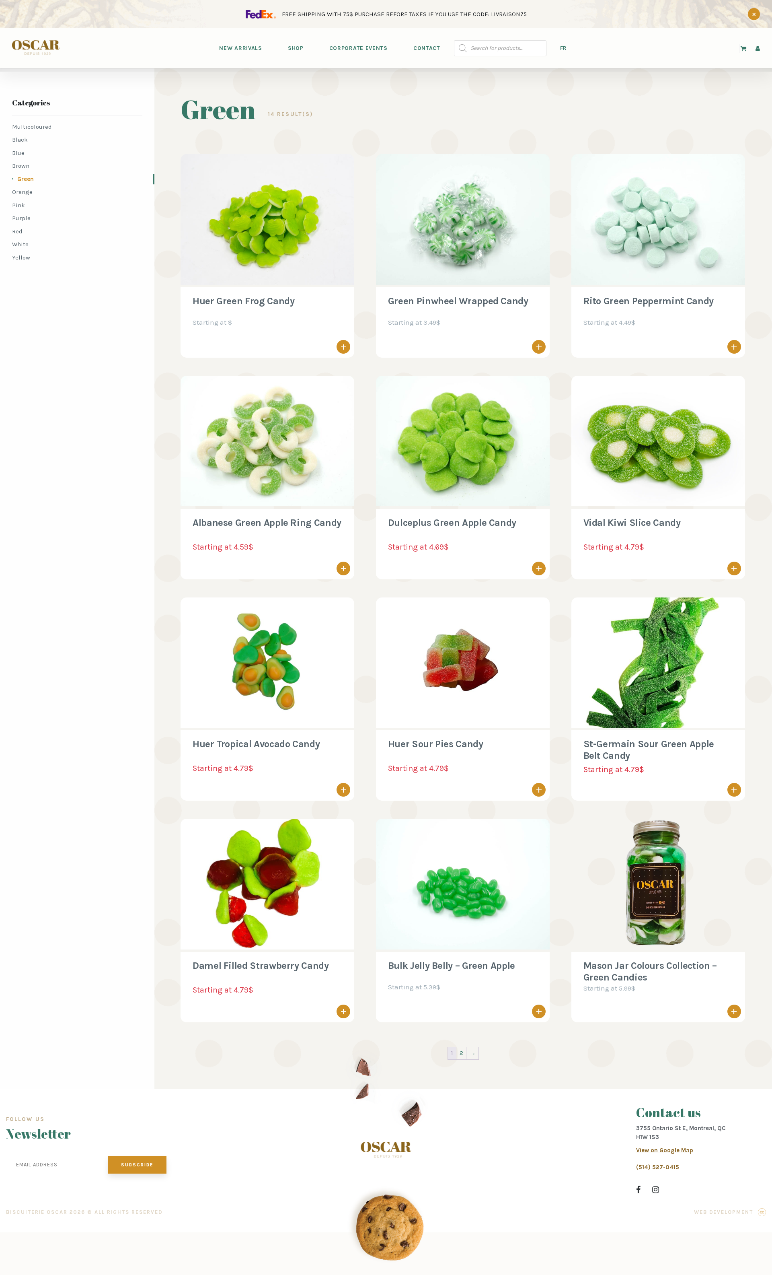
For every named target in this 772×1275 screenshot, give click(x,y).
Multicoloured (32, 126)
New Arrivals (240, 48)
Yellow (21, 257)
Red (17, 231)
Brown (20, 165)
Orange (22, 192)
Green (25, 179)
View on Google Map (664, 1150)
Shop (296, 48)
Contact (426, 48)
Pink (18, 205)
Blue (18, 153)
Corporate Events (358, 48)
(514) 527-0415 (657, 1167)
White (20, 244)
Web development (723, 1212)
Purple (21, 218)
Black (20, 139)
